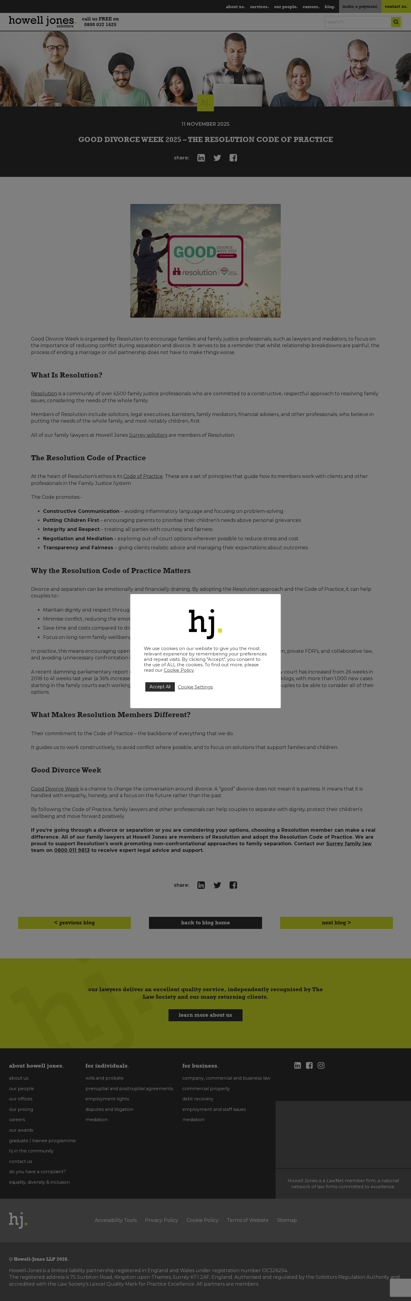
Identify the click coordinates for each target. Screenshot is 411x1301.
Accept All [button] (160, 686)
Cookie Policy (179, 670)
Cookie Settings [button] (195, 687)
